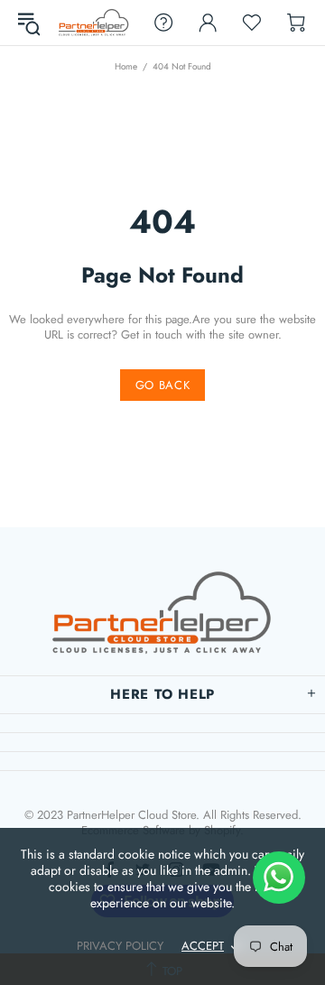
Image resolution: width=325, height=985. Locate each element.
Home (126, 66)
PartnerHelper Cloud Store (94, 22)
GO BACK (162, 385)
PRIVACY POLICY (120, 945)
